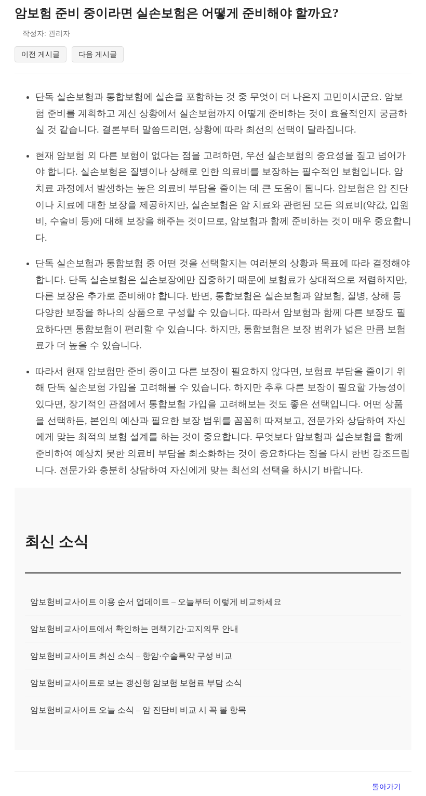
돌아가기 (386, 786)
